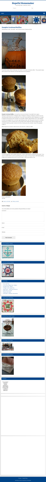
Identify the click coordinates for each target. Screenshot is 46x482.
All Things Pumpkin (21, 29)
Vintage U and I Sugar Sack (8, 287)
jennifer (13, 29)
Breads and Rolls (28, 29)
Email (3, 227)
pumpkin (17, 201)
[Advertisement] (5, 416)
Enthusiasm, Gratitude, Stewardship (10, 293)
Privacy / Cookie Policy (23, 478)
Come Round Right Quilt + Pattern (10, 285)
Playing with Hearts (7, 292)
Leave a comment (6, 201)
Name (3, 223)
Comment (4, 210)
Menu (2, 13)
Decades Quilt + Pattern (8, 286)
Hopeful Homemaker (23, 3)
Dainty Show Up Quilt (7, 290)
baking (13, 201)
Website (3, 232)
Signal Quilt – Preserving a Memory (10, 289)
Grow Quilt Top (6, 283)
